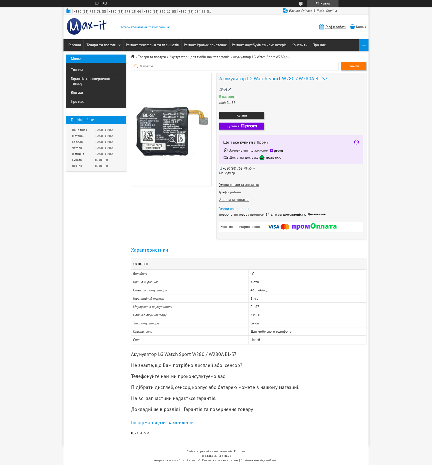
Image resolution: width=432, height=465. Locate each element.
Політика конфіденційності (259, 460)
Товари (77, 69)
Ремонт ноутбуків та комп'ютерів (259, 45)
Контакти (300, 45)
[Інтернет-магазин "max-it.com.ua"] (91, 27)
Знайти (353, 66)
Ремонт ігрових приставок (205, 45)
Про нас (319, 45)
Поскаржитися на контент (220, 460)
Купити (242, 115)
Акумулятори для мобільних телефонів (200, 57)
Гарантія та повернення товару (90, 81)
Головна (74, 45)
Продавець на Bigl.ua (216, 455)
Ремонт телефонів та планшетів (152, 45)
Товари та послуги (101, 45)
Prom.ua (240, 451)
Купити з (233, 126)
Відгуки (77, 92)
